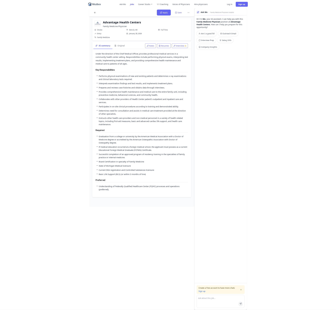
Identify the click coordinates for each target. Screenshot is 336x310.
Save (180, 12)
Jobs (132, 4)
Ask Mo (123, 4)
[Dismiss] (241, 289)
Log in (229, 4)
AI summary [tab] (104, 45)
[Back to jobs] (95, 12)
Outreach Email (229, 33)
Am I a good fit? (208, 33)
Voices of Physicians (181, 4)
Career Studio (144, 4)
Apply (165, 12)
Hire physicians (201, 4)
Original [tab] (121, 45)
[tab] (150, 45)
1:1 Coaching (162, 4)
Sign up (241, 4)
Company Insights (209, 47)
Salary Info (226, 40)
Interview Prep (207, 40)
